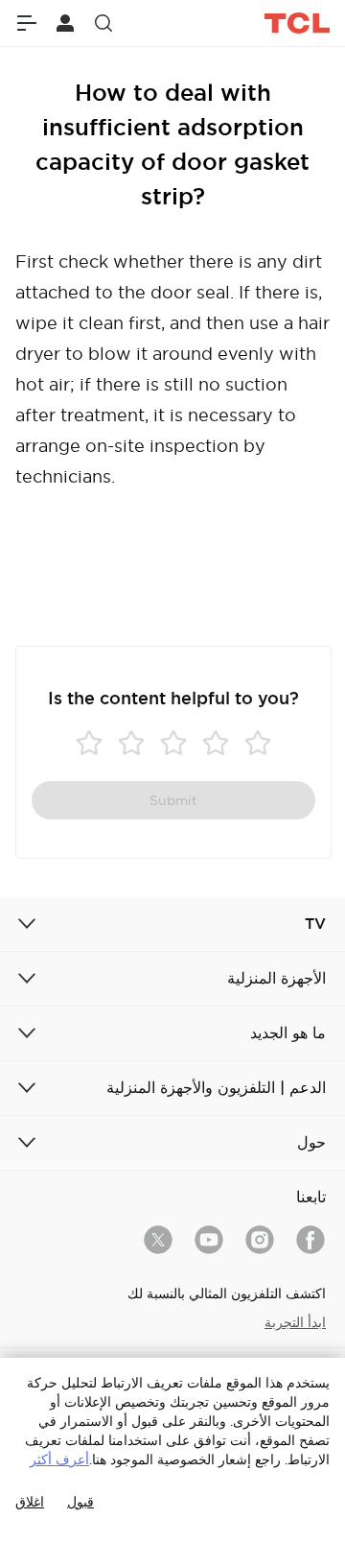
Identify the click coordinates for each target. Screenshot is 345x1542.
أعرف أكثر (59, 1459)
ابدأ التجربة (295, 1322)
